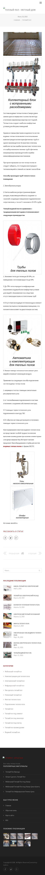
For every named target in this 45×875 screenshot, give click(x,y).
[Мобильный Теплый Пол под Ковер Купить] (6, 843)
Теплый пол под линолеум (14, 718)
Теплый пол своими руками (14, 727)
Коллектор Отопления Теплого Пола (27, 605)
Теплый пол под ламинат (14, 714)
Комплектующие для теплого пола (17, 676)
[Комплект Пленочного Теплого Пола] (28, 843)
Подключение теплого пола (15, 704)
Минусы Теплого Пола (21, 623)
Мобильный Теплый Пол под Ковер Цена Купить (22, 787)
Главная (17, 20)
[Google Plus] (16, 538)
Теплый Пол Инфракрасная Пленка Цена (19, 792)
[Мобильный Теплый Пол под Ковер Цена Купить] (13, 836)
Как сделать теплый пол (13, 690)
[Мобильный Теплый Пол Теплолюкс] (13, 843)
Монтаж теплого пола (13, 700)
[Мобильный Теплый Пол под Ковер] (20, 836)
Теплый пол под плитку (13, 723)
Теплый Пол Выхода (12, 772)
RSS (6, 820)
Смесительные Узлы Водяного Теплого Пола (27, 634)
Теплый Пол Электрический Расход (26, 595)
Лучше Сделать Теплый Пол (15, 777)
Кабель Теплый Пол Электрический (26, 586)
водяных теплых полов (12, 446)
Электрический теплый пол (15, 681)
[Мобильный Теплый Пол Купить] (35, 836)
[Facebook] (5, 538)
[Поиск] (39, 570)
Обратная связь (11, 810)
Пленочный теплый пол (13, 695)
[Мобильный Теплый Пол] (6, 836)
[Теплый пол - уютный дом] (19, 9)
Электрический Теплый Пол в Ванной (27, 614)
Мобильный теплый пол (13, 672)
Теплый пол (26, 20)
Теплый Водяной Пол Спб (22, 653)
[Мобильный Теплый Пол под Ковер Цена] (20, 843)
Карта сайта (9, 815)
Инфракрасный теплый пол (14, 686)
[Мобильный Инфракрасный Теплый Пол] (28, 836)
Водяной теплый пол (12, 732)
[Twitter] (11, 538)
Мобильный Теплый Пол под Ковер (17, 782)
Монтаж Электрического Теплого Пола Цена (27, 644)
